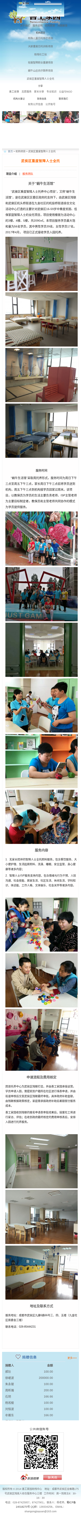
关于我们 (25, 25)
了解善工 (43, 20)
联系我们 (63, 99)
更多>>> (72, 1358)
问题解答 (63, 25)
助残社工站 (40, 54)
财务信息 (41, 99)
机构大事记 (19, 99)
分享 (40, 86)
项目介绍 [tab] (11, 173)
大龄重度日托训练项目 (40, 46)
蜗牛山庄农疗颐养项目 (40, 70)
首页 (14, 20)
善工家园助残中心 (40, 8)
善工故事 (14, 91)
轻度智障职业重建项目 (40, 62)
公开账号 (50, 104)
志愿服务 (27, 91)
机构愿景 (50, 25)
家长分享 (39, 91)
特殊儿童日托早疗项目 (40, 38)
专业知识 (51, 91)
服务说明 (38, 25)
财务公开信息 (35, 104)
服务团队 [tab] (27, 173)
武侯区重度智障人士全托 (40, 78)
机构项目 (40, 33)
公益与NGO (65, 91)
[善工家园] (40, 1480)
